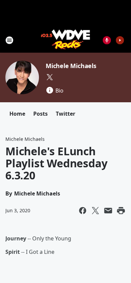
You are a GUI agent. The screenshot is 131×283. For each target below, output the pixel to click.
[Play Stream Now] (120, 40)
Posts (40, 113)
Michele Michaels (71, 66)
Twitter (65, 113)
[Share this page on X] (95, 210)
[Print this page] (121, 210)
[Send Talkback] (107, 40)
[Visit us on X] (50, 77)
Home (17, 113)
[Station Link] (65, 40)
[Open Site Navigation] (9, 40)
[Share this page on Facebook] (82, 210)
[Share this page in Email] (108, 210)
